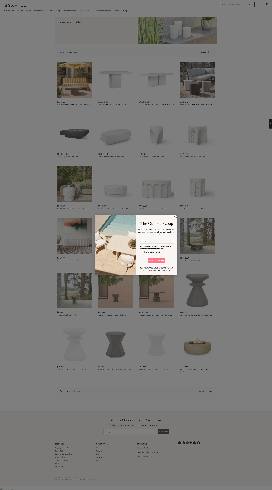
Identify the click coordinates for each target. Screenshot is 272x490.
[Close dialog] (175, 216)
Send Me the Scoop (156, 261)
